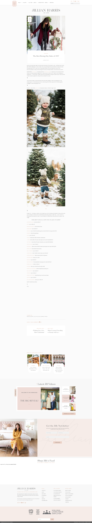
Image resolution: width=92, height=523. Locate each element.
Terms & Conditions (82, 522)
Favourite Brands (57, 500)
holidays (31, 316)
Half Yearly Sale (47, 71)
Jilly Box (30, 3)
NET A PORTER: (30, 250)
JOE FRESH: (29, 242)
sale (39, 316)
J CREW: (28, 239)
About (35, 2)
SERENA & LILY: (30, 264)
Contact (67, 498)
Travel (59, 365)
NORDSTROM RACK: (31, 255)
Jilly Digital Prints (57, 490)
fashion (28, 316)
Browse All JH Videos (69, 413)
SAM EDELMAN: (30, 261)
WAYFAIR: (29, 277)
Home (43, 492)
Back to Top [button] (88, 522)
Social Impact (68, 497)
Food (43, 497)
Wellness (44, 493)
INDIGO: (28, 237)
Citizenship (44, 495)
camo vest (37, 88)
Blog (19, 2)
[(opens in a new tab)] (38, 398)
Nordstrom (34, 71)
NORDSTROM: (29, 253)
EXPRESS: (29, 233)
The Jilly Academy (68, 495)
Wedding (52, 2)
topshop (45, 316)
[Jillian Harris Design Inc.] (46, 10)
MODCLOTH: (29, 248)
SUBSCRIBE (57, 442)
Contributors (44, 500)
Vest (46, 208)
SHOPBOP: (29, 266)
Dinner (33, 365)
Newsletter (41, 2)
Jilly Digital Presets (58, 492)
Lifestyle (43, 490)
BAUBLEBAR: (29, 228)
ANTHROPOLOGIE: (30, 222)
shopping (42, 316)
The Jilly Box (46, 365)
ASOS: (28, 224)
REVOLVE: (29, 259)
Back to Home (68, 490)
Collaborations (57, 493)
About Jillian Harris (69, 493)
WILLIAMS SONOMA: (31, 279)
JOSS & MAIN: (29, 244)
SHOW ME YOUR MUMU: (31, 268)
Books (46, 2)
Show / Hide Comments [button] (36, 322)
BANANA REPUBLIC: (31, 226)
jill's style (36, 316)
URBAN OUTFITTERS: (31, 275)
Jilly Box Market (57, 498)
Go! (52, 519)
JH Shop (24, 2)
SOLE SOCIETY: (30, 270)
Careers (67, 502)
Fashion (46, 53)
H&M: (28, 235)
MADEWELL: (29, 246)
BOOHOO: (29, 230)
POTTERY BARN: (30, 257)
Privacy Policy (76, 522)
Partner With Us (68, 500)
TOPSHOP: (29, 273)
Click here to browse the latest (46, 462)
